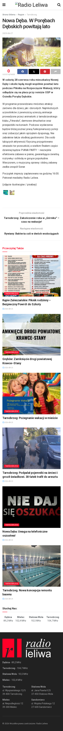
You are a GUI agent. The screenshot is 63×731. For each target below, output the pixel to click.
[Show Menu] (3, 5)
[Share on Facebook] (22, 71)
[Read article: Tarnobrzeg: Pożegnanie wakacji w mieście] (31, 393)
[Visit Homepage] (31, 5)
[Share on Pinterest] (45, 71)
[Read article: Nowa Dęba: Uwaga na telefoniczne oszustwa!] (31, 507)
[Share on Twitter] (34, 71)
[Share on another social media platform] (56, 71)
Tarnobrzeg (32, 15)
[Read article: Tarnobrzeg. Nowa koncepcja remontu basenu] (31, 566)
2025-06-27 (7, 33)
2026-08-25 (8, 309)
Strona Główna (8, 15)
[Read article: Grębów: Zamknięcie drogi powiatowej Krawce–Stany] (31, 334)
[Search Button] (59, 5)
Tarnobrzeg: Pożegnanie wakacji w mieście (30, 418)
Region (21, 15)
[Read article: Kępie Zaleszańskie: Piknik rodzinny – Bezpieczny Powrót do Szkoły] (31, 276)
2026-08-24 (8, 540)
